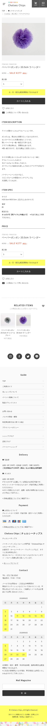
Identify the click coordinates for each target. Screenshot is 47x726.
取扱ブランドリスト (9, 403)
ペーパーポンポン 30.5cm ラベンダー (23, 331)
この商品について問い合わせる (17, 112)
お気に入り (10, 108)
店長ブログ (6, 441)
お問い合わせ (7, 411)
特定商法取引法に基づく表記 (13, 422)
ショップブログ (8, 436)
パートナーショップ (9, 447)
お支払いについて (15, 527)
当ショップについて (9, 392)
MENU (4, 4)
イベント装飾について (10, 397)
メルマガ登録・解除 (9, 417)
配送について (13, 498)
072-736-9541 (12, 575)
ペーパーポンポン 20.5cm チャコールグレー (8, 332)
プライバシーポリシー (10, 427)
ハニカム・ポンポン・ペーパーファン (17, 14)
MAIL (43, 5)
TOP (3, 11)
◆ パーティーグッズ (15, 11)
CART (35, 5)
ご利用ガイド (7, 386)
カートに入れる (24, 101)
